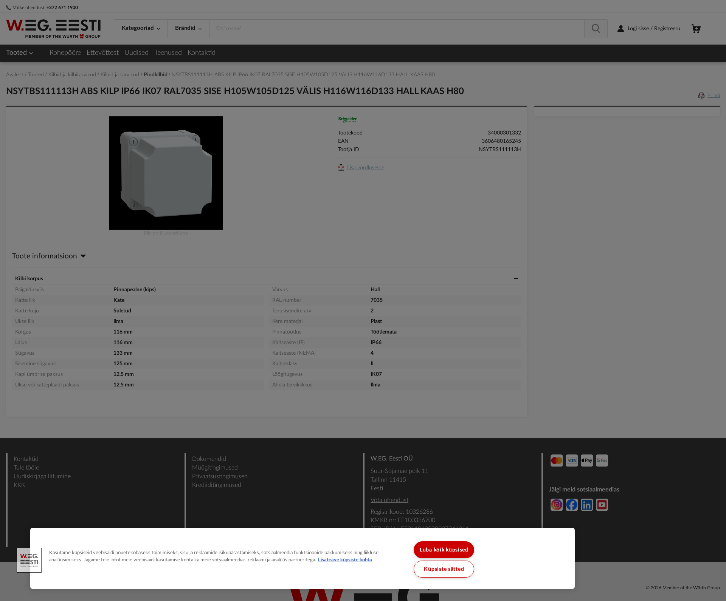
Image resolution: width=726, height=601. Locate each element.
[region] (302, 558)
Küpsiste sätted (444, 569)
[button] (29, 560)
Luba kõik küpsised (444, 550)
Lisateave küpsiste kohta (345, 560)
